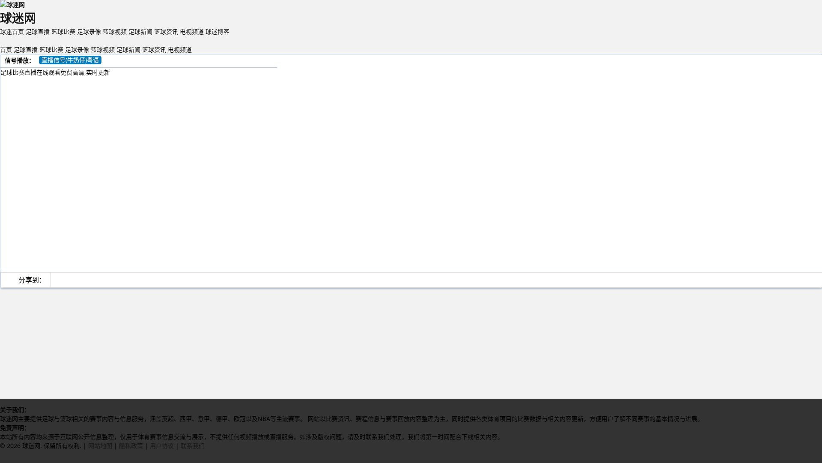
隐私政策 (131, 446)
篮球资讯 (166, 31)
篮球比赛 (63, 31)
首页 (6, 49)
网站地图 (100, 446)
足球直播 (38, 31)
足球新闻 (140, 31)
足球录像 (89, 31)
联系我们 (193, 446)
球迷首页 (12, 31)
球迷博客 (217, 31)
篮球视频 (115, 31)
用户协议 (162, 446)
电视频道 (192, 31)
